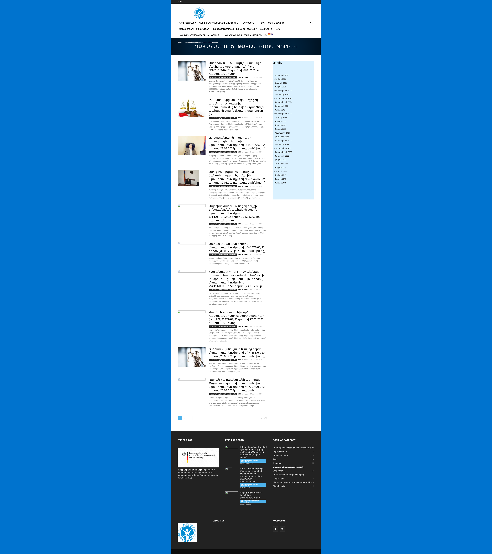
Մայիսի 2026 (280, 87)
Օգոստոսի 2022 (281, 156)
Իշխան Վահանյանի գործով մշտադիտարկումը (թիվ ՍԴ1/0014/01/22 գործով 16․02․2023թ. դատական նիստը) (253, 452)
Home (180, 42)
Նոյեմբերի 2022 (281, 144)
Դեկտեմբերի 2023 (282, 113)
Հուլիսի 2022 (280, 160)
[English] (272, 33)
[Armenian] (269, 33)
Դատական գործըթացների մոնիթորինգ (219, 23)
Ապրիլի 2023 (280, 125)
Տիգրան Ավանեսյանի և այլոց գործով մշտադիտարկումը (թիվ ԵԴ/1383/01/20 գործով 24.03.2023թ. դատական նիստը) (237, 352)
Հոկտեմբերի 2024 (282, 98)
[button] (311, 23)
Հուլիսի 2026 (280, 79)
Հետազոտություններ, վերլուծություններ (235, 29)
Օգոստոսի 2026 (281, 75)
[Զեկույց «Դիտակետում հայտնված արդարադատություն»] (231, 495)
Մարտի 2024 (280, 110)
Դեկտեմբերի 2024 (282, 90)
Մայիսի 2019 (280, 175)
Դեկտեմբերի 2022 (282, 140)
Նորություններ (187, 23)
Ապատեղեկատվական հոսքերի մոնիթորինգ (245, 35)
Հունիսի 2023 (280, 117)
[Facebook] (275, 529)
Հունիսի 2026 (280, 83)
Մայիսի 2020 (280, 167)
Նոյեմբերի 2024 (281, 94)
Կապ (278, 29)
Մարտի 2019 (280, 183)
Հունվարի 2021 (281, 163)
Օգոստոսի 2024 (281, 106)
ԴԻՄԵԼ (180, 2)
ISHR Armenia (243, 77)
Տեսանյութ (266, 29)
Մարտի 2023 (280, 129)
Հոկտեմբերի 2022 (282, 148)
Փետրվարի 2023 (282, 133)
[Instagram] (282, 529)
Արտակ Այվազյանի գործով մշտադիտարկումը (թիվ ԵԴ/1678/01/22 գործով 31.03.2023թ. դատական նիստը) (237, 247)
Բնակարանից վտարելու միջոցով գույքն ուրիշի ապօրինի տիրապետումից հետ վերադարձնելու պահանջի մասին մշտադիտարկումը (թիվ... (237, 107)
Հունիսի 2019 (280, 171)
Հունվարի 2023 (281, 136)
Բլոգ (262, 23)
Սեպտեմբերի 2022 (283, 152)
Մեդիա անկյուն (276, 23)
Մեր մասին (248, 23)
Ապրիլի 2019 (280, 179)
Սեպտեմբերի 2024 (283, 102)
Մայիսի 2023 (280, 121)
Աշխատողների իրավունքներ (194, 29)
